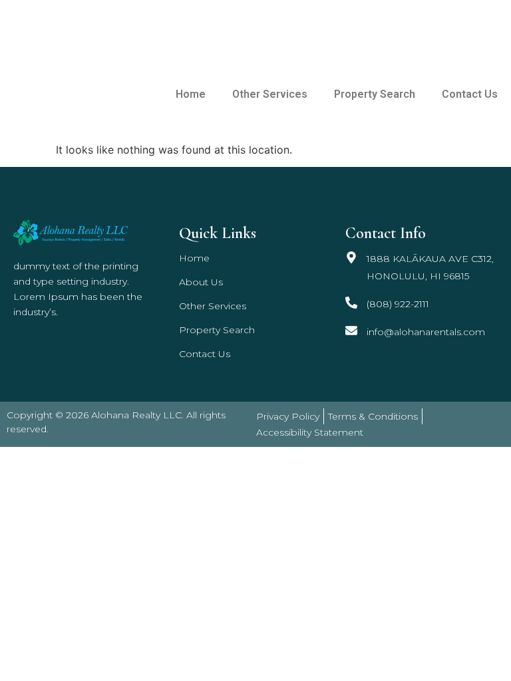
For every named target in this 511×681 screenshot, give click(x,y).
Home (191, 94)
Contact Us (470, 94)
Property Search (374, 94)
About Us (201, 282)
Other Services (269, 94)
